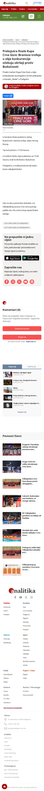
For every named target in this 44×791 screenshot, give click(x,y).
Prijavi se (22, 337)
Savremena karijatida (12, 708)
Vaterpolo (26, 650)
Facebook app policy (11, 761)
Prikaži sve (22, 412)
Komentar (6, 607)
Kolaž (5, 671)
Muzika (6, 695)
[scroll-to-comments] (31, 16)
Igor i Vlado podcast (11, 770)
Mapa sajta (8, 757)
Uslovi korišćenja (10, 753)
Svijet (25, 678)
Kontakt (7, 746)
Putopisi (26, 630)
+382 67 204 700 (13, 724)
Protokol (6, 615)
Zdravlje (26, 622)
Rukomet (26, 646)
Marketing (7, 643)
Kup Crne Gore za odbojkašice (17, 227)
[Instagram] (13, 282)
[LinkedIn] (32, 282)
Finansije (6, 639)
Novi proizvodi (28, 695)
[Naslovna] (4, 786)
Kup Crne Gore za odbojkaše (16, 223)
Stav (24, 607)
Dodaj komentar (22, 328)
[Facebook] (6, 282)
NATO (5, 611)
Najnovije (4, 9)
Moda (5, 682)
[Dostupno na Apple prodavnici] (12, 257)
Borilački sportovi (29, 661)
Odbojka (25, 40)
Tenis (25, 658)
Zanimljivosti (7, 674)
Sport (17, 40)
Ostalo (25, 665)
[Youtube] (25, 282)
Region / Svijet (29, 671)
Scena (5, 691)
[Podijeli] (23, 16)
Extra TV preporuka (11, 774)
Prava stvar (27, 626)
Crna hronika (32, 9)
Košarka (26, 643)
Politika (13, 9)
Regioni (25, 618)
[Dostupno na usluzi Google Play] (30, 257)
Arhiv (6, 742)
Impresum (8, 738)
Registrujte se (31, 342)
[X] (19, 282)
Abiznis (6, 635)
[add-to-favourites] (39, 16)
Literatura (6, 703)
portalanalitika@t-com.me (17, 728)
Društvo (22, 9)
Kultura (6, 687)
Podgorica (26, 615)
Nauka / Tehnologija (31, 687)
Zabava (6, 678)
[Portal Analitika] (10, 3)
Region (25, 674)
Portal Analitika (8, 40)
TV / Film (6, 699)
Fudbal (25, 639)
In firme (25, 691)
